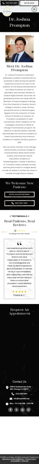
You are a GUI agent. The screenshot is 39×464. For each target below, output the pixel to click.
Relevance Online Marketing (13, 459)
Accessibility (15, 461)
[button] (34, 9)
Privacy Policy (30, 459)
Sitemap (25, 461)
